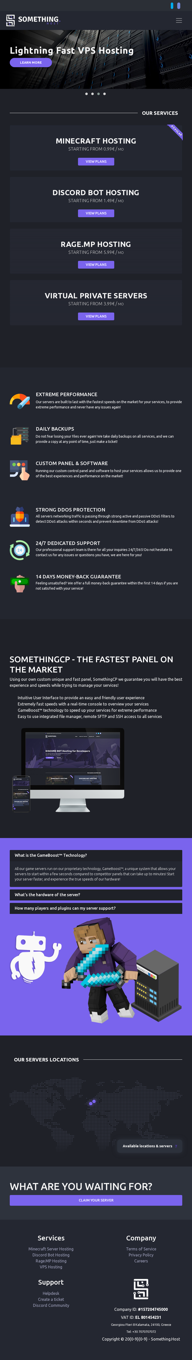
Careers (141, 1261)
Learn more (31, 62)
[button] (87, 93)
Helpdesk (51, 1293)
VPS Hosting (51, 1267)
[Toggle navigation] (179, 20)
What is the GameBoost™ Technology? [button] (51, 855)
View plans (96, 162)
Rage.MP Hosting (51, 1261)
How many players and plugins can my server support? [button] (65, 908)
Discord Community (51, 1305)
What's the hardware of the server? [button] (47, 894)
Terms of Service (141, 1249)
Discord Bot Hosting (51, 1255)
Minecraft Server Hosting (51, 1249)
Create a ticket (51, 1299)
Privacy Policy (141, 1255)
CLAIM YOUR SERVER (96, 1200)
